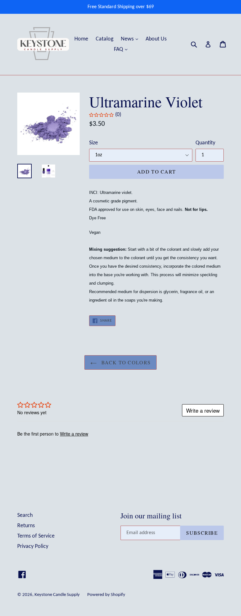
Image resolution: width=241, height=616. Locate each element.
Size (93, 143)
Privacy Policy (32, 546)
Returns (26, 526)
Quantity (205, 143)
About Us (156, 39)
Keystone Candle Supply (57, 594)
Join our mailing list (151, 515)
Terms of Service (36, 536)
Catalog (104, 39)
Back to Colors (125, 362)
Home (81, 39)
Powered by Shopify (106, 594)
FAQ (122, 49)
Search (25, 515)
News (131, 39)
